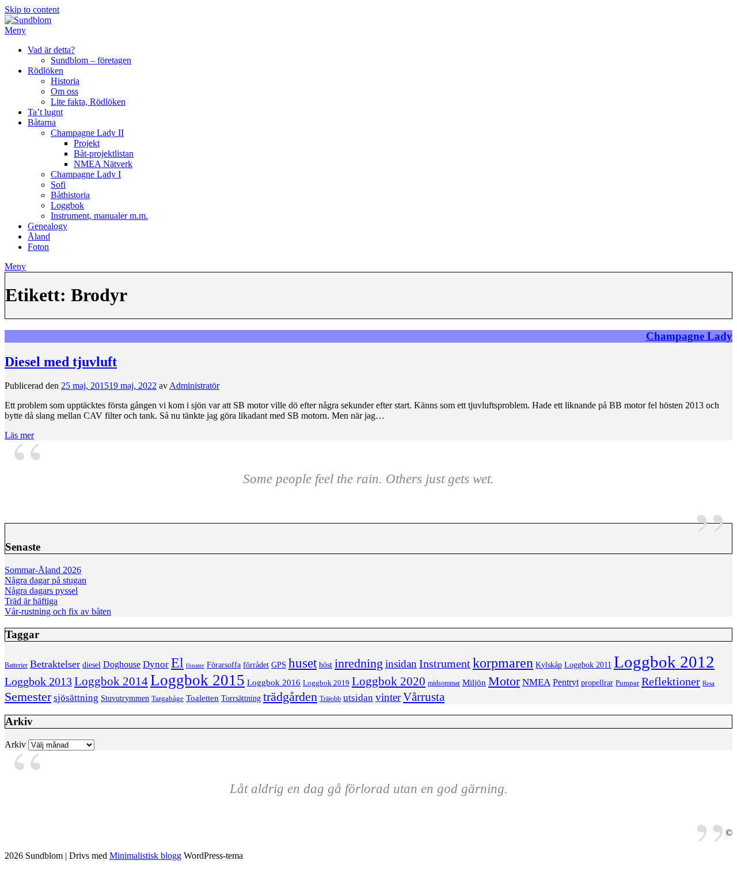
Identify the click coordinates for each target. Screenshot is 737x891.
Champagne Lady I (86, 174)
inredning (359, 663)
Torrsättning (241, 698)
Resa (708, 683)
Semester (28, 697)
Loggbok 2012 (664, 662)
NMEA (536, 682)
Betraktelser (55, 664)
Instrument (444, 664)
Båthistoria (70, 195)
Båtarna (42, 122)
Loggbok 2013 (38, 682)
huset (302, 663)
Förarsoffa (224, 665)
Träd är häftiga (31, 601)
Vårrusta (424, 697)
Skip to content (32, 9)
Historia (65, 81)
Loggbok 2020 (389, 681)
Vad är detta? (51, 50)
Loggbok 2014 (111, 681)
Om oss (64, 91)
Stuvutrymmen (125, 698)
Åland (39, 236)
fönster (195, 665)
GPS (278, 665)
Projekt (87, 143)
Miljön (474, 682)
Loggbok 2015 (197, 680)
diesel (91, 664)
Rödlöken (45, 70)
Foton (38, 247)
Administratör (194, 385)
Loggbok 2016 (274, 682)
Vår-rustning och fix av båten (58, 611)
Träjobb (330, 699)
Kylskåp (548, 665)
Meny (15, 30)
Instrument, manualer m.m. (99, 216)
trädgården (290, 696)
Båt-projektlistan (104, 153)
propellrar (597, 682)
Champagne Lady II (87, 133)
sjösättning (76, 697)
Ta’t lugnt (45, 112)
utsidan (358, 697)
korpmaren (503, 662)
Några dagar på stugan (45, 580)
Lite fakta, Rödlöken (88, 102)
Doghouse (121, 664)
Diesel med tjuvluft (61, 361)
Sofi (58, 184)
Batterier (16, 665)
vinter (388, 697)
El (177, 662)
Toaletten (202, 698)
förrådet (256, 664)
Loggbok (67, 205)
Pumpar (627, 683)
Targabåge (167, 699)
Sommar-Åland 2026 (43, 570)
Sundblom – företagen (91, 60)
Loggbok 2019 (326, 683)
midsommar (444, 683)
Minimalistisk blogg (145, 855)
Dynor (156, 664)
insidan (401, 664)
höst (325, 664)
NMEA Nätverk (103, 164)
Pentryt (566, 682)
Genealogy (47, 226)
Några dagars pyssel (41, 591)
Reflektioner (670, 681)
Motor (504, 681)
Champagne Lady (689, 336)
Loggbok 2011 (587, 665)
